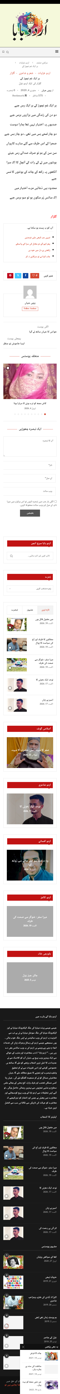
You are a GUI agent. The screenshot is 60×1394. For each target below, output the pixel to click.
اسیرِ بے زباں (47, 700)
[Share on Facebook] (25, 275)
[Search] (7, 52)
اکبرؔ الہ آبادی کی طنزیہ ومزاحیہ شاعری (42, 1299)
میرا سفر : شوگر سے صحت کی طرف (44, 661)
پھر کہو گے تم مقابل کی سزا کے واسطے (33, 244)
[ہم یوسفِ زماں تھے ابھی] (13, 1322)
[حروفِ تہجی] (13, 1282)
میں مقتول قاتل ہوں (44, 619)
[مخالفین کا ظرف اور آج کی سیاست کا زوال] (17, 644)
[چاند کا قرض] (51, 1356)
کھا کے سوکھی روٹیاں (46, 1257)
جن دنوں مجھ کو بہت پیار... (31, 1384)
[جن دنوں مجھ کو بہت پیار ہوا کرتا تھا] (51, 1385)
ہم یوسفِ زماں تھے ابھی (46, 1317)
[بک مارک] (3, 52)
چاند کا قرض (35, 1353)
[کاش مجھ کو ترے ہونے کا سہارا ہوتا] (30, 381)
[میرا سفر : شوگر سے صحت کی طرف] (17, 664)
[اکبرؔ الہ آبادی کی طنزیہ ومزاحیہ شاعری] (13, 1302)
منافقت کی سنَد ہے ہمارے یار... (33, 1368)
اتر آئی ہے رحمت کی (48, 1228)
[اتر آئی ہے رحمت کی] (13, 1233)
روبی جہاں (46, 90)
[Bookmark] (8, 368)
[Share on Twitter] (18, 275)
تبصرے (14, 610)
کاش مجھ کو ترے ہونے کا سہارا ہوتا (30, 403)
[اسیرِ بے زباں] (17, 705)
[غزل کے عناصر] (13, 1342)
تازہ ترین (45, 610)
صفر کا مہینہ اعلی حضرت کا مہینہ (30, 750)
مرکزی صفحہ (42, 63)
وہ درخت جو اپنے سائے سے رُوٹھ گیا (30, 862)
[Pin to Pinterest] (10, 275)
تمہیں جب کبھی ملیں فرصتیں (37, 238)
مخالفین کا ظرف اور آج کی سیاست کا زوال (42, 641)
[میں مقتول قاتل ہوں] (17, 624)
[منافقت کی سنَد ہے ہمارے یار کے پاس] (51, 1369)
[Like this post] (33, 275)
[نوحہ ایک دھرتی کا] (17, 685)
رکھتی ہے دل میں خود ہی (39, 250)
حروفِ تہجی (51, 1277)
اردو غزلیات (24, 63)
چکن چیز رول (30, 975)
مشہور (30, 610)
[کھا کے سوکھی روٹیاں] (13, 1262)
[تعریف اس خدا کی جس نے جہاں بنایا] (13, 1363)
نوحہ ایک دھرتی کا (44, 680)
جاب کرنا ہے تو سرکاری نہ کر (38, 257)
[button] (6, 389)
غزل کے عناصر (50, 1338)
